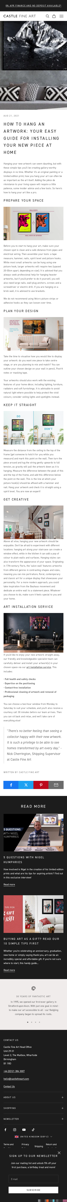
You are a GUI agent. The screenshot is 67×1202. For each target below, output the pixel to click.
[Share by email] (56, 785)
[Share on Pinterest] (41, 785)
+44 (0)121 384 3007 (14, 1071)
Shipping (38, 1146)
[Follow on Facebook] (5, 1129)
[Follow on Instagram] (14, 1129)
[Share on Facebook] (11, 785)
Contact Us (9, 1086)
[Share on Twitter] (26, 785)
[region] (33, 1001)
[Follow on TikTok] (33, 1129)
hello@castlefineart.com (16, 1078)
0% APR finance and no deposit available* (33, 5)
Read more (9, 884)
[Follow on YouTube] (24, 1129)
